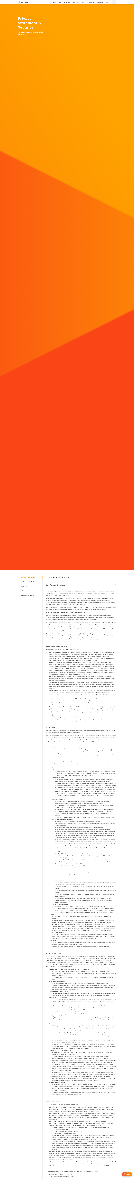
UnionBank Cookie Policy (27, 582)
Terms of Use (24, 586)
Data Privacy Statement (27, 577)
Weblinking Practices (26, 591)
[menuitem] (53, 2)
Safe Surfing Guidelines (27, 595)
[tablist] (30, 586)
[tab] (30, 577)
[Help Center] (127, 1174)
